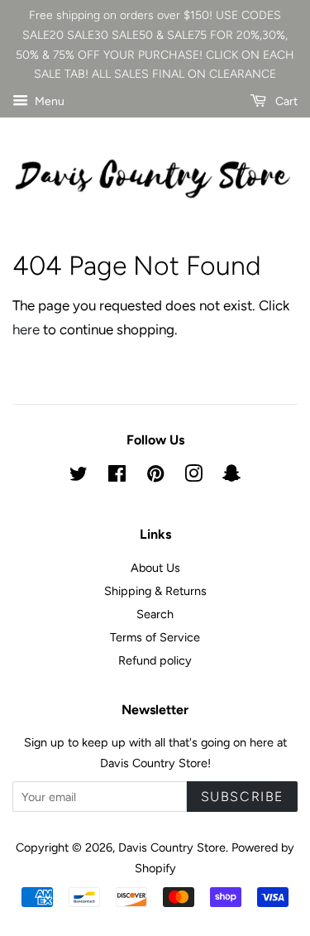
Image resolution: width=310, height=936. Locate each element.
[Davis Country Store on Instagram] (193, 476)
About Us (155, 567)
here (26, 329)
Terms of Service (155, 637)
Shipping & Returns (155, 590)
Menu (48, 101)
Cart (285, 101)
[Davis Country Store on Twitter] (78, 476)
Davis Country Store (172, 847)
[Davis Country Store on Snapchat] (231, 476)
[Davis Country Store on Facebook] (116, 476)
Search (155, 614)
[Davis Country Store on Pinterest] (155, 476)
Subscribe (242, 796)
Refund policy (155, 660)
